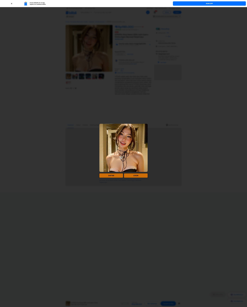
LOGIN (135, 175)
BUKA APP (209, 3)
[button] (123, 3)
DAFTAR (111, 175)
